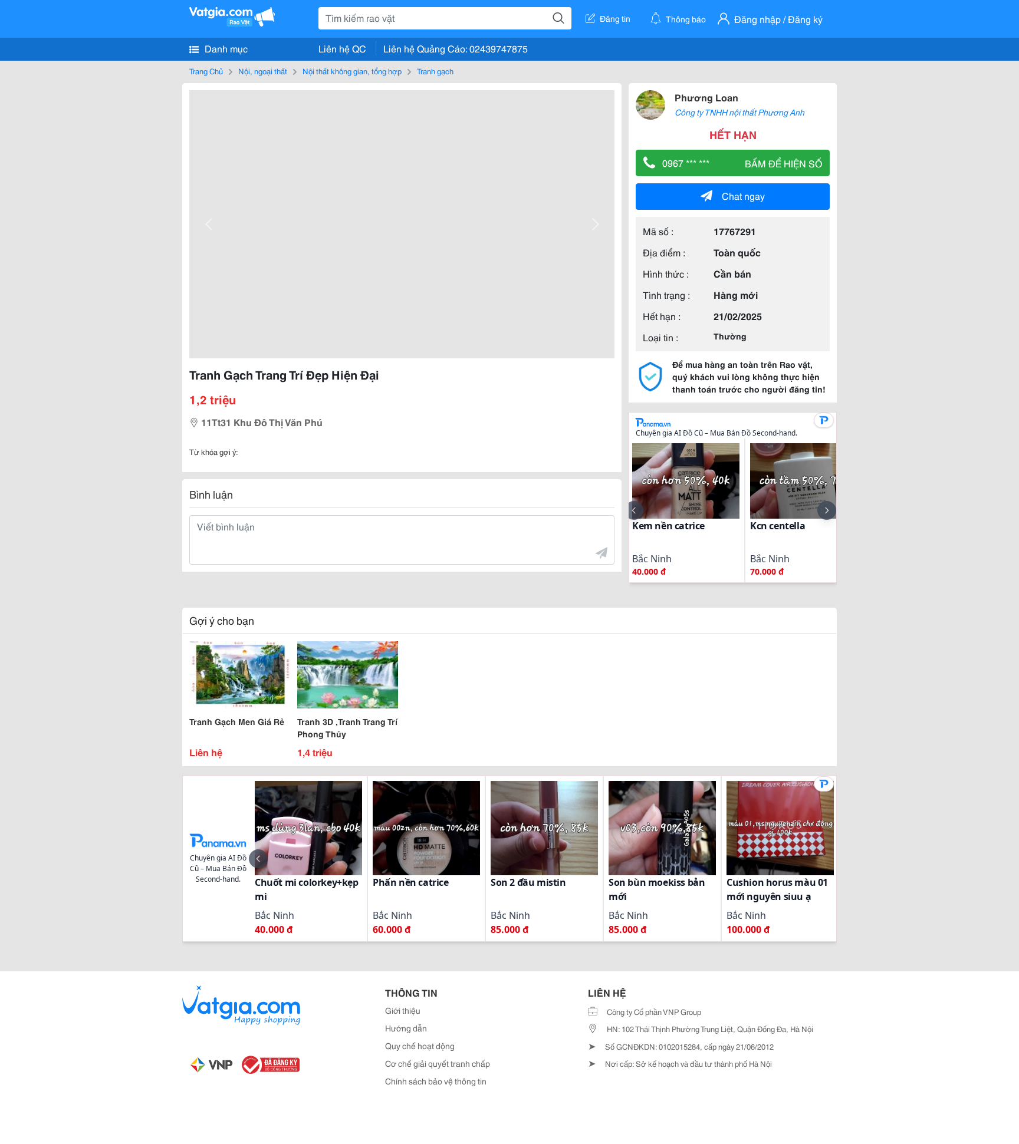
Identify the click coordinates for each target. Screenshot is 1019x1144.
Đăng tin (615, 18)
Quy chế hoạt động (420, 1045)
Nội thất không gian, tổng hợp (352, 70)
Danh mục (225, 48)
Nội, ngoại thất (262, 70)
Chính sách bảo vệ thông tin (436, 1081)
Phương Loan (706, 97)
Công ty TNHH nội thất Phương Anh (739, 112)
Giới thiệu (402, 1010)
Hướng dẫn (406, 1028)
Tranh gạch (435, 70)
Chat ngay (743, 195)
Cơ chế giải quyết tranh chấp (437, 1063)
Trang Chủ (206, 70)
